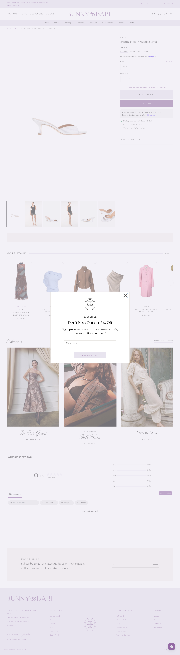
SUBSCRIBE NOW (90, 355)
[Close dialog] (125, 295)
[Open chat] (171, 646)
